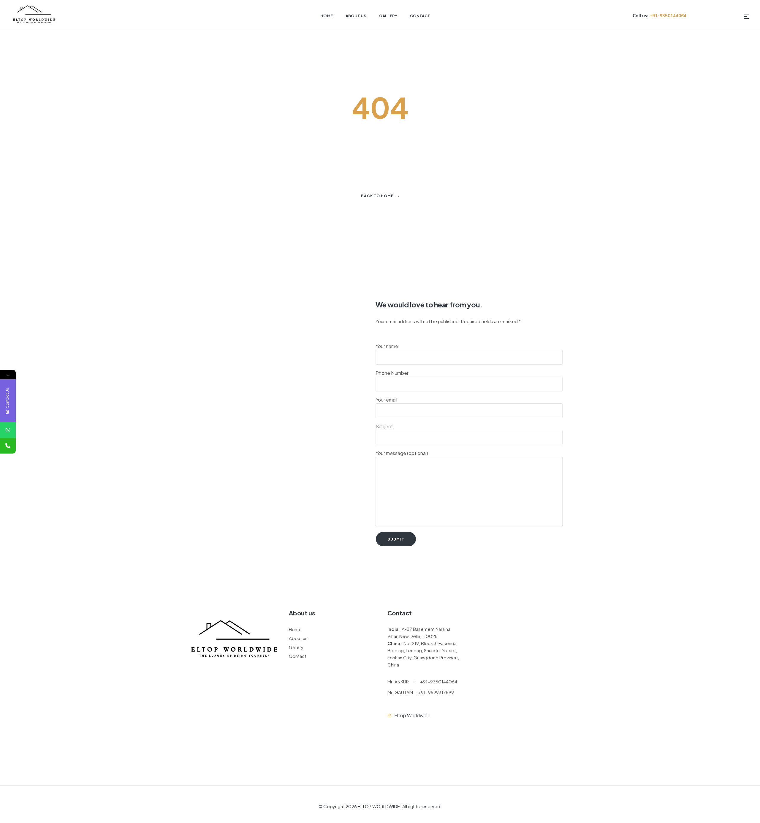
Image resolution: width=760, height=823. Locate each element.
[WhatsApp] (8, 430)
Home (295, 629)
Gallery (296, 647)
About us (298, 638)
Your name (387, 346)
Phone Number (392, 373)
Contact (297, 656)
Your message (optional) (402, 453)
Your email (386, 400)
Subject (384, 426)
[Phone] (8, 446)
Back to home (377, 196)
